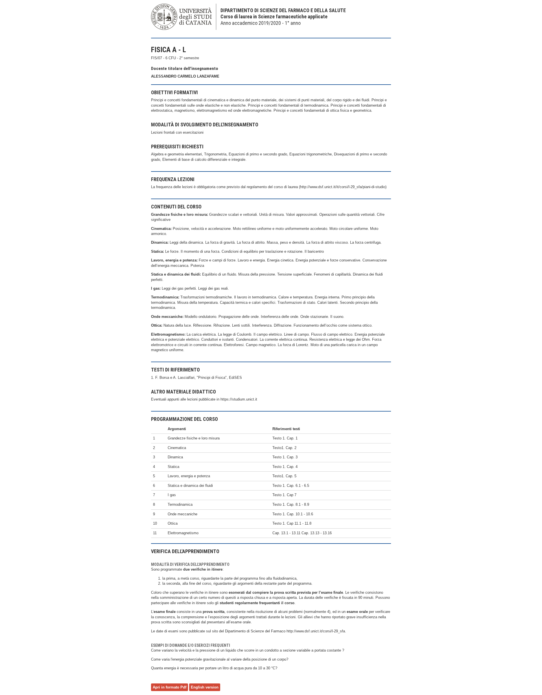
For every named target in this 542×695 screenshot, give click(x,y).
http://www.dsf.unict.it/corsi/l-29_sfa (316, 631)
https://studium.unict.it (238, 399)
